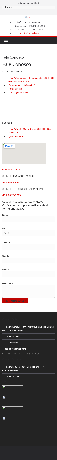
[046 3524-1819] (3, 166)
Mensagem (7, 283)
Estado (5, 269)
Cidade (5, 255)
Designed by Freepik (33, 354)
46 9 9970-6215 (11, 195)
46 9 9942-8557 (11, 182)
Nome (5, 214)
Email (4, 228)
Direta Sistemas (19, 354)
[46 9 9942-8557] (3, 179)
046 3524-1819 (11, 169)
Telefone (6, 242)
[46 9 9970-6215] (3, 192)
